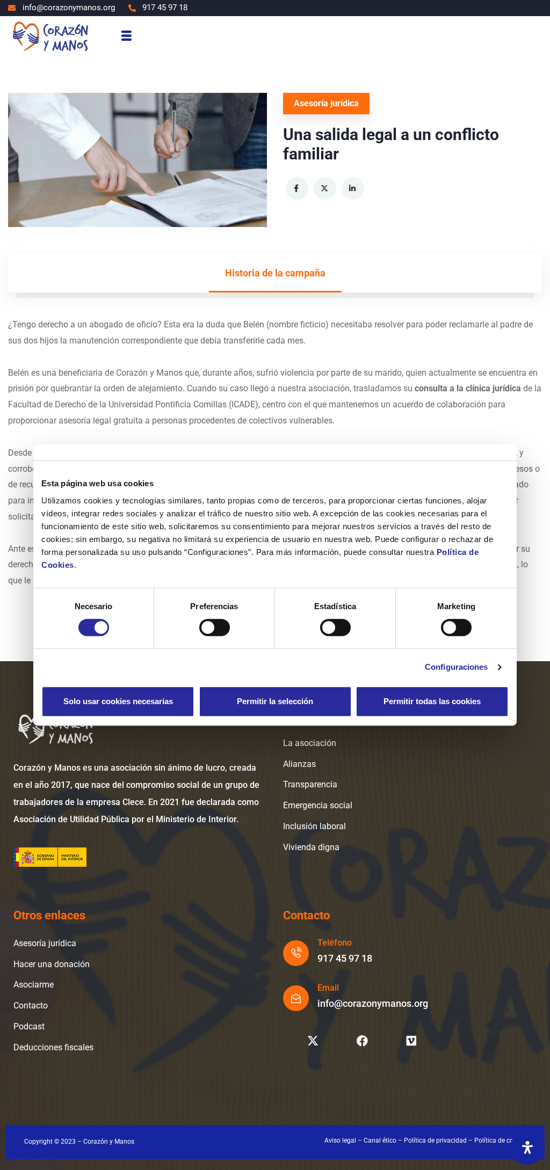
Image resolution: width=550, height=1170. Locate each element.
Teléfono (334, 943)
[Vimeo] (411, 1041)
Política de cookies (501, 1140)
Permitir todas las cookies (432, 701)
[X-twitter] (312, 1041)
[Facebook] (362, 1041)
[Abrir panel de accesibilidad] (527, 1147)
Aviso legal (340, 1140)
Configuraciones (456, 666)
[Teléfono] (296, 953)
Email (328, 988)
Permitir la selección (275, 701)
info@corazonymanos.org (372, 1003)
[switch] (214, 627)
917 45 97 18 (344, 958)
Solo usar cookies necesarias (118, 701)
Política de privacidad (435, 1140)
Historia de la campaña (275, 273)
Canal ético (380, 1140)
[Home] (50, 35)
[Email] (296, 998)
